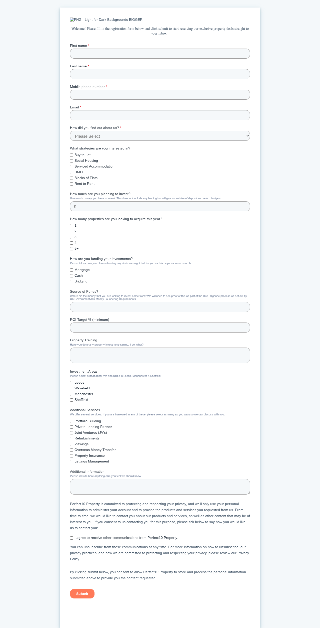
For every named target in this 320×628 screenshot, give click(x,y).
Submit (82, 594)
